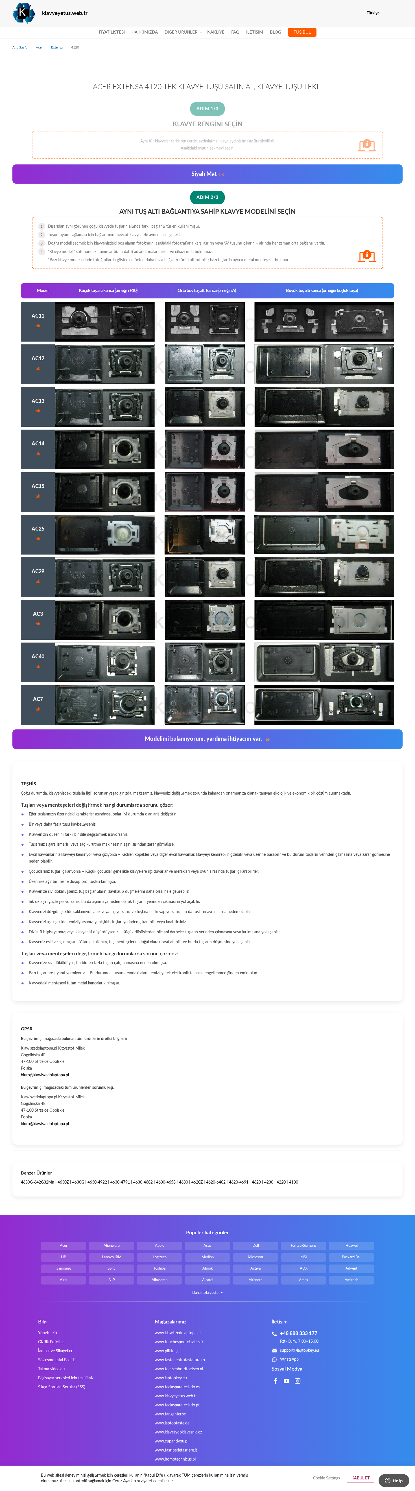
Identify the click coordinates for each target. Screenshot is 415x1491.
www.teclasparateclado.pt (177, 1405)
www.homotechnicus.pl (175, 1459)
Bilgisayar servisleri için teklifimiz (65, 1378)
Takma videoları (51, 1369)
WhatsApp (289, 1360)
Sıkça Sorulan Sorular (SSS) (61, 1387)
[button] (399, 13)
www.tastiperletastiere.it (176, 1450)
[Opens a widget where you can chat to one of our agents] (393, 1481)
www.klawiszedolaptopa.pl (177, 1333)
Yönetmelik (47, 1333)
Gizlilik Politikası (51, 1342)
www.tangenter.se (170, 1414)
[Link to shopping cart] (387, 13)
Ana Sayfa (20, 47)
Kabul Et (360, 1478)
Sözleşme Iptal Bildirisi (57, 1360)
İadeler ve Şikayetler (55, 1351)
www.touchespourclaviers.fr (179, 1342)
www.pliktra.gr (167, 1351)
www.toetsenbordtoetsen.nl (179, 1369)
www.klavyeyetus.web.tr (176, 1396)
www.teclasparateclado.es (177, 1387)
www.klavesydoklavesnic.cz (178, 1432)
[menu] (207, 32)
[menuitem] (111, 32)
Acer (39, 47)
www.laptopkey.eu (171, 1378)
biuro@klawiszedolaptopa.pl (45, 1075)
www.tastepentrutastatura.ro (180, 1360)
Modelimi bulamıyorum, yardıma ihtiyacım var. (207, 739)
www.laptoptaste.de (172, 1423)
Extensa (57, 47)
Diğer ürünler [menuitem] (181, 32)
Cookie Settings (326, 1478)
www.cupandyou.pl (171, 1441)
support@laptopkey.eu (299, 1351)
